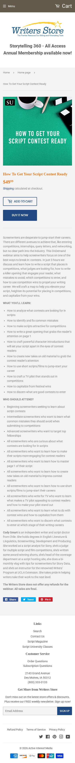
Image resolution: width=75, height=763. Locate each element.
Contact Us (37, 636)
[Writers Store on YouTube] (68, 737)
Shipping (8, 188)
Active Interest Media (40, 748)
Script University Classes (37, 646)
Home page (24, 72)
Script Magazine (38, 641)
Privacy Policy (57, 729)
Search (37, 631)
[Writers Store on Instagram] (61, 737)
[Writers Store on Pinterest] (54, 737)
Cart (66, 6)
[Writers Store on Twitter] (41, 737)
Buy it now (20, 215)
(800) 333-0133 (37, 682)
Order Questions (37, 661)
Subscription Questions (37, 665)
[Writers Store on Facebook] (48, 737)
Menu (11, 6)
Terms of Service (36, 729)
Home (6, 72)
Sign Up (64, 711)
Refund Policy (15, 729)
